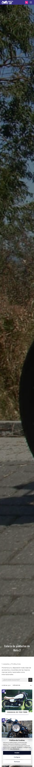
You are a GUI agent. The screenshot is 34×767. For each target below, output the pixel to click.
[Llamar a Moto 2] (26, 2)
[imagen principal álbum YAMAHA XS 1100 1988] (17, 700)
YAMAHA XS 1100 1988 (17, 712)
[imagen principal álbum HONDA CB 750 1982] (17, 729)
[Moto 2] (7, 2)
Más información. (14, 749)
